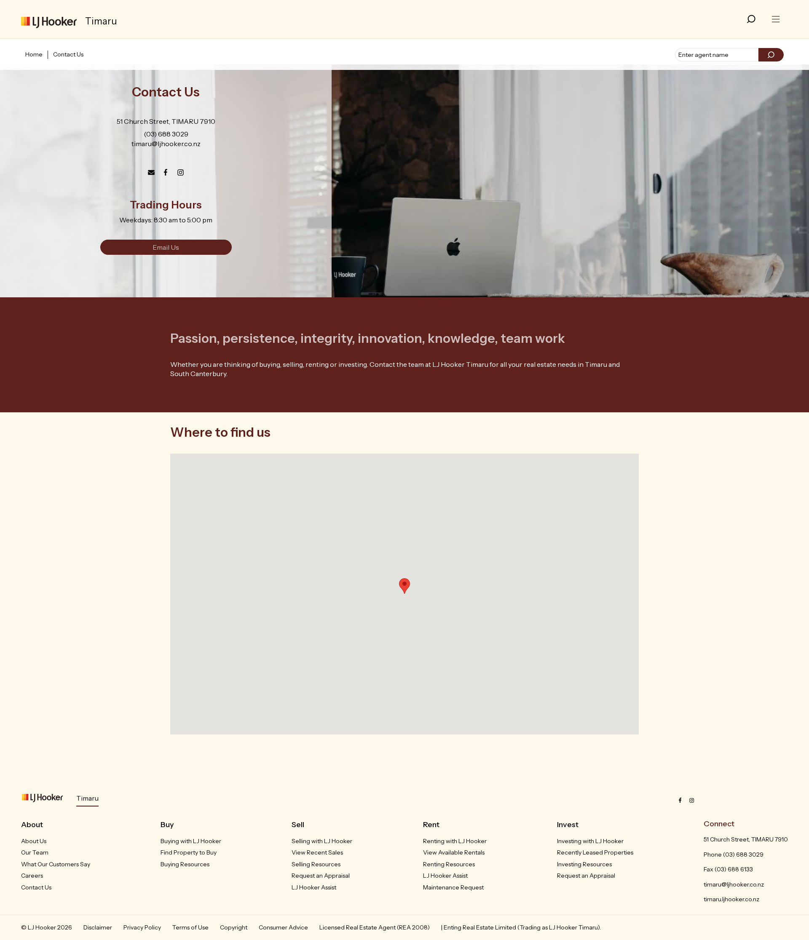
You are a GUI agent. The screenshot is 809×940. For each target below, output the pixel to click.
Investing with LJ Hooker (590, 841)
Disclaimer (97, 927)
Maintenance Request (453, 887)
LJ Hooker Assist (314, 887)
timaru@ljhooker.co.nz (166, 143)
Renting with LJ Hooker (455, 841)
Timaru (87, 798)
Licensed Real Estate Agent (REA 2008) (374, 927)
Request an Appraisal (321, 875)
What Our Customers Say (55, 864)
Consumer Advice (283, 927)
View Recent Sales (317, 852)
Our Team (34, 852)
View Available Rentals (454, 852)
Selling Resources (316, 864)
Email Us (166, 247)
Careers (32, 875)
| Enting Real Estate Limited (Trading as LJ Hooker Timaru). (521, 927)
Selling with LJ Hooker (322, 841)
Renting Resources (449, 864)
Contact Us (68, 54)
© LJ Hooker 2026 (46, 927)
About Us (33, 841)
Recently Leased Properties (595, 852)
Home (34, 54)
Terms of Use (190, 927)
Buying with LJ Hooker (191, 841)
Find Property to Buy (189, 852)
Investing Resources (584, 864)
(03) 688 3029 (166, 134)
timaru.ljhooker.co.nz (731, 899)
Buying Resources (185, 864)
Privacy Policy (142, 927)
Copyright (233, 927)
